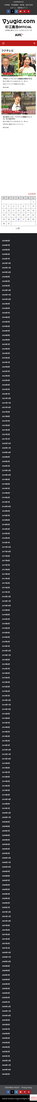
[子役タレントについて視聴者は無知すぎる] (18, 64)
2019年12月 (6, 470)
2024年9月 (6, 304)
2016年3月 (6, 637)
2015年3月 (6, 687)
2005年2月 (6, 1051)
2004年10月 (6, 1070)
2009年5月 (6, 840)
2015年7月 (6, 669)
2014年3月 (6, 736)
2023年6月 (6, 349)
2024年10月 (6, 299)
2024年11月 (6, 295)
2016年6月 (6, 624)
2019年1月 (6, 502)
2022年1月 (6, 394)
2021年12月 (6, 398)
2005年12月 (6, 1006)
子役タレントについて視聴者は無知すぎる (17, 79)
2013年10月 (6, 759)
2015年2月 (6, 691)
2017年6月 (6, 569)
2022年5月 (6, 376)
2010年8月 (6, 804)
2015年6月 (6, 673)
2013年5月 (6, 781)
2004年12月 (6, 1061)
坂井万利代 (29, 5)
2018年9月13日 (16, 81)
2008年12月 (6, 858)
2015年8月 (6, 664)
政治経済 (17, 112)
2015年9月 (6, 660)
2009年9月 (6, 822)
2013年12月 (6, 750)
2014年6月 (6, 727)
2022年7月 (6, 371)
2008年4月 (6, 894)
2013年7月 (6, 772)
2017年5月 (6, 574)
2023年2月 (6, 358)
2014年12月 (6, 700)
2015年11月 (6, 655)
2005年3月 (6, 1047)
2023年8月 (6, 340)
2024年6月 (6, 317)
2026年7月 (6, 245)
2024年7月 (6, 313)
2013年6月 (6, 777)
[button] (3, 43)
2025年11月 (6, 268)
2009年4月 (6, 844)
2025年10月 (6, 272)
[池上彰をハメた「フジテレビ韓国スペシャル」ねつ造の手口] (18, 103)
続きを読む (6, 87)
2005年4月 (6, 1042)
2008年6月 (6, 885)
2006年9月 (6, 966)
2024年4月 (6, 326)
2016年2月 (6, 642)
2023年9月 (6, 335)
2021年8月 (6, 416)
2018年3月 (6, 533)
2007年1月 (6, 948)
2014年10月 (6, 709)
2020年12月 (6, 443)
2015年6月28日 (16, 121)
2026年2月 (6, 254)
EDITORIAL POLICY (12, 1087)
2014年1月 (6, 745)
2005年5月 (6, 1038)
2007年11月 (6, 916)
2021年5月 (6, 425)
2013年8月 (6, 768)
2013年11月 (6, 754)
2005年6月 (6, 1033)
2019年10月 (6, 475)
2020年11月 (6, 448)
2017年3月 (6, 583)
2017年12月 (6, 547)
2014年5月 (6, 732)
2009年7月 (6, 831)
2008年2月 (6, 903)
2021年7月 (6, 421)
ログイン (13, 8)
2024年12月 (6, 290)
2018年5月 (6, 524)
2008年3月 (6, 898)
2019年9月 (6, 479)
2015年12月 (6, 651)
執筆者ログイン (23, 8)
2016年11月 (6, 601)
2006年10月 (6, 961)
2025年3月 (6, 281)
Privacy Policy (26, 1087)
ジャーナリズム (8, 73)
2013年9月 (6, 763)
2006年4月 (6, 988)
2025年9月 (6, 277)
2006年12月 (6, 952)
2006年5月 (6, 984)
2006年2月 (6, 997)
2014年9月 (6, 714)
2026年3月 (6, 250)
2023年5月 (6, 353)
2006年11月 (6, 957)
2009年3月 (6, 849)
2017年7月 (6, 565)
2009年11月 (6, 817)
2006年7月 (6, 975)
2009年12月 (6, 813)
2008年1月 (6, 907)
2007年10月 (6, 921)
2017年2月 (6, 587)
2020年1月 (6, 466)
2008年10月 (6, 867)
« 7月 (18, 228)
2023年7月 (6, 344)
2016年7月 (6, 619)
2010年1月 (6, 808)
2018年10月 (6, 506)
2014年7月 (6, 723)
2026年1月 (6, 259)
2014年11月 (6, 705)
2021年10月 (6, 407)
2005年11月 (6, 1011)
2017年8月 (6, 560)
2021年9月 (6, 412)
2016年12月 (6, 596)
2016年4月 (6, 633)
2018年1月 (6, 542)
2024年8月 (6, 308)
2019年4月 (6, 497)
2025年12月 (6, 263)
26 (18, 219)
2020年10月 (6, 452)
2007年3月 (6, 939)
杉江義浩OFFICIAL (18, 27)
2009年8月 (6, 826)
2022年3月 (6, 385)
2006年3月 (6, 993)
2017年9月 (6, 556)
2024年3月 (6, 331)
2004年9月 (6, 1074)
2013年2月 (6, 795)
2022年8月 (6, 367)
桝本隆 (22, 5)
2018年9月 (6, 511)
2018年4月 (6, 529)
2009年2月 (6, 853)
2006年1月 (6, 1002)
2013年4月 (6, 786)
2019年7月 (6, 488)
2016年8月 (6, 615)
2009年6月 (6, 835)
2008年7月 (6, 880)
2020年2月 (6, 461)
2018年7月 (6, 515)
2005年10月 (6, 1015)
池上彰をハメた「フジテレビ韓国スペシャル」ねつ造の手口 (17, 118)
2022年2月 (6, 389)
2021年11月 (6, 403)
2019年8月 (6, 484)
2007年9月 (6, 925)
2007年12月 (6, 912)
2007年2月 (6, 943)
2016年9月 (6, 610)
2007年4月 (6, 934)
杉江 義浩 (7, 81)
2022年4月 (6, 380)
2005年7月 (6, 1029)
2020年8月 (6, 457)
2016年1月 (6, 646)
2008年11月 (6, 862)
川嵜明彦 (7, 5)
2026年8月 (6, 241)
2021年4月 (6, 430)
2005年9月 (6, 1020)
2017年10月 (6, 551)
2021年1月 (6, 439)
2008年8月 (6, 876)
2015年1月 (6, 696)
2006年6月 (6, 979)
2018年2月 (6, 538)
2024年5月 (6, 322)
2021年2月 (6, 434)
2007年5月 (6, 930)
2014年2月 (6, 741)
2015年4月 (6, 682)
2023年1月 (6, 362)
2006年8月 (6, 970)
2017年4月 (6, 578)
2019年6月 (6, 493)
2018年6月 (6, 520)
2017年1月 (6, 592)
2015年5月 (6, 678)
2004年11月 (6, 1065)
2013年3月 (6, 790)
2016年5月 (6, 628)
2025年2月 (6, 286)
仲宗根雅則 (14, 5)
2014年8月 (6, 718)
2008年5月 (6, 889)
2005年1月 (6, 1056)
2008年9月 (6, 871)
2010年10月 (6, 799)
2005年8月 (6, 1024)
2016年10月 (6, 605)
